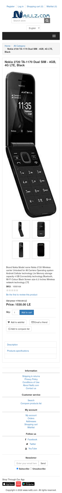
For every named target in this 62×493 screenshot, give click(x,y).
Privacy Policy (31, 379)
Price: (10, 304)
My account (31, 415)
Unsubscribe (39, 468)
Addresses (31, 421)
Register (11, 6)
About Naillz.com (31, 385)
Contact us (31, 388)
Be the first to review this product (21, 294)
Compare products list (31, 403)
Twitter (33, 443)
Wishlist (31, 427)
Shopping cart (35, 6)
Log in (21, 6)
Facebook (32, 439)
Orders (31, 418)
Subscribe (24, 468)
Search (31, 400)
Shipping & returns (31, 376)
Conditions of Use (31, 382)
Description (12, 344)
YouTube (32, 448)
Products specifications (18, 350)
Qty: (8, 311)
